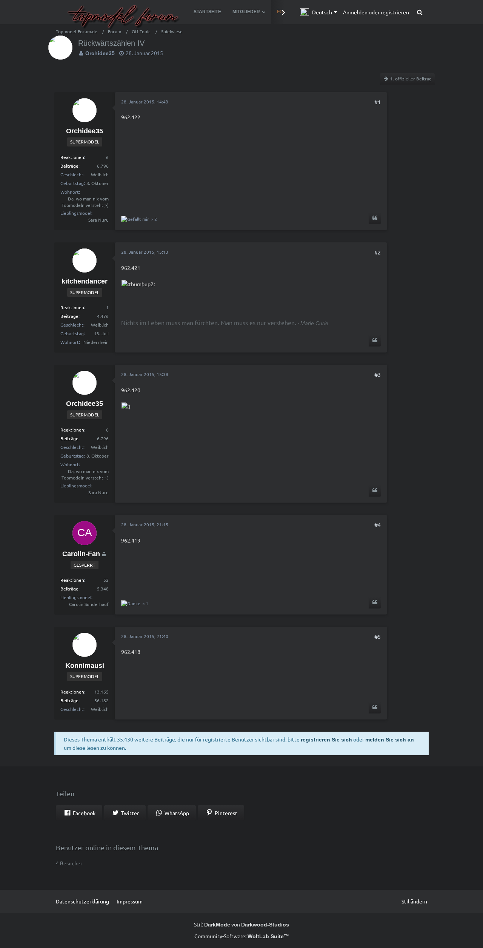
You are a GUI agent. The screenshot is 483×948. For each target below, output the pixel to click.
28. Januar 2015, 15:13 (144, 252)
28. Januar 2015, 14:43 (144, 102)
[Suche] (419, 12)
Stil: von (241, 924)
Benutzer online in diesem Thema (107, 847)
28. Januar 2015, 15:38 (144, 374)
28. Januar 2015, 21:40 (144, 636)
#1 (377, 102)
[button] (318, 12)
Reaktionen (72, 157)
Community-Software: (241, 936)
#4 (377, 524)
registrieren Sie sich (326, 740)
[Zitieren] (375, 218)
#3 (377, 374)
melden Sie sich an (389, 740)
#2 (377, 252)
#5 (377, 636)
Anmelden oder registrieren (376, 12)
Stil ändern (414, 901)
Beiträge (69, 166)
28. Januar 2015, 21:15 (144, 524)
